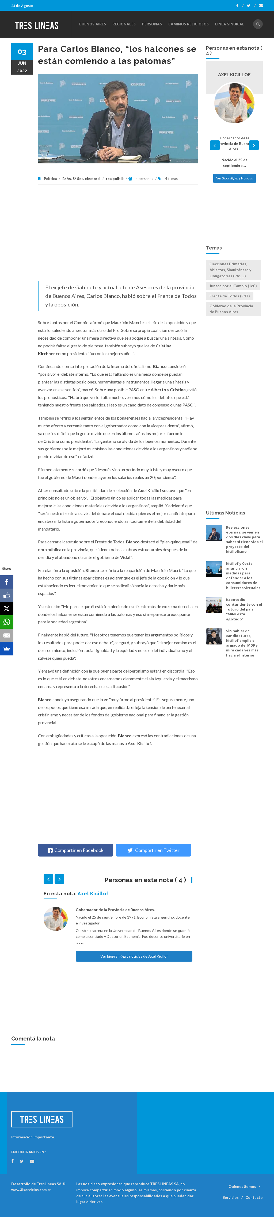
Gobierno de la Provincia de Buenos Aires (231, 309)
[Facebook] (239, 6)
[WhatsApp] (6, 622)
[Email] (6, 635)
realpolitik (115, 178)
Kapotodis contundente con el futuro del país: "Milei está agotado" (244, 609)
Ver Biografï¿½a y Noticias (234, 173)
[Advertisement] (118, 235)
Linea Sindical (229, 23)
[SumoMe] (6, 648)
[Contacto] (261, 6)
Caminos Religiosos (188, 23)
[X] (6, 608)
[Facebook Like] (6, 595)
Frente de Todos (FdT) (230, 296)
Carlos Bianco (95, 893)
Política (50, 178)
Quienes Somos (242, 1186)
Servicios (231, 1197)
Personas (152, 23)
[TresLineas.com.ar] (41, 24)
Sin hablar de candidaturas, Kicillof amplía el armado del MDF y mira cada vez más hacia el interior (242, 643)
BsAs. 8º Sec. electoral (81, 178)
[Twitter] (251, 6)
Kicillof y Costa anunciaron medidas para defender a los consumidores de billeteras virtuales (243, 575)
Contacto (254, 1197)
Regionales (124, 23)
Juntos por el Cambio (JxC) (233, 285)
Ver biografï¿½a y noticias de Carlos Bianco (134, 930)
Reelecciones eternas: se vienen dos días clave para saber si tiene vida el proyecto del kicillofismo (244, 539)
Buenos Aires (92, 23)
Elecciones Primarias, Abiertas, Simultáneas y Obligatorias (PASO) (230, 270)
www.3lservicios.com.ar (31, 1190)
